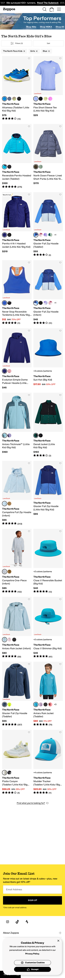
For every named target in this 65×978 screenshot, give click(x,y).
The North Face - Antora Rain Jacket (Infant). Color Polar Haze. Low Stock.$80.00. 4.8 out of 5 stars (17, 627)
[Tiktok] (17, 921)
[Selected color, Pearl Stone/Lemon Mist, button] (4, 772)
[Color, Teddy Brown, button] (9, 503)
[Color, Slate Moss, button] (40, 166)
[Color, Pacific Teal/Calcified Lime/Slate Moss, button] (50, 234)
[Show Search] (44, 9)
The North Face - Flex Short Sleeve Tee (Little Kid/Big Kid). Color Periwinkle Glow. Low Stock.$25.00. (48, 88)
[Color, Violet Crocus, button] (50, 98)
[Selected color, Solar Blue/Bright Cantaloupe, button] (4, 302)
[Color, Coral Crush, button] (50, 704)
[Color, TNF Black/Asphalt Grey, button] (19, 98)
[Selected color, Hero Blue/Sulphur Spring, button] (4, 98)
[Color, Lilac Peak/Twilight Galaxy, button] (9, 98)
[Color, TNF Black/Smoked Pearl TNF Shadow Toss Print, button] (9, 302)
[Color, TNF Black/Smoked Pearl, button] (9, 166)
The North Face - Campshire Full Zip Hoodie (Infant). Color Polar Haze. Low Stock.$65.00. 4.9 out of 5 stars (17, 493)
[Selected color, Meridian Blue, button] (4, 166)
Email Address (14, 889)
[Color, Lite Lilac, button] (40, 704)
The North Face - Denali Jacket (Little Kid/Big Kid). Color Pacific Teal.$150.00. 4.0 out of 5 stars (48, 425)
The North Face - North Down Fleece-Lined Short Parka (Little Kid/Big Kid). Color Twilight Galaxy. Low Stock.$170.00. (48, 156)
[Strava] (27, 921)
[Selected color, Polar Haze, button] (4, 503)
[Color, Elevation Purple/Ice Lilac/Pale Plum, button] (45, 234)
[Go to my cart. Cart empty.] (52, 9)
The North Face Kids (12, 51)
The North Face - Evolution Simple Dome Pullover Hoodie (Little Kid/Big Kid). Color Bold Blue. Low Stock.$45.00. (17, 358)
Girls (32, 51)
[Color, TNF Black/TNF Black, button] (14, 639)
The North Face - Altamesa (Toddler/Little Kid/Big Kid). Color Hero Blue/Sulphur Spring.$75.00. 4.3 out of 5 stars (17, 88)
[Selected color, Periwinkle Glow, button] (35, 98)
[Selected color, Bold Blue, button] (4, 234)
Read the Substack (47, 2)
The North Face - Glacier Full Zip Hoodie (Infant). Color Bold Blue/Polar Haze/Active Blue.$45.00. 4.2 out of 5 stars (48, 292)
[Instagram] (7, 921)
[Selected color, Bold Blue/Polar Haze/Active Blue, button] (35, 234)
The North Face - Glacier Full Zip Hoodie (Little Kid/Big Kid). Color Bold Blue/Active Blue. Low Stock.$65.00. (48, 493)
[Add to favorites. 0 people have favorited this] (29, 58)
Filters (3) (19, 43)
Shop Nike (31, 27)
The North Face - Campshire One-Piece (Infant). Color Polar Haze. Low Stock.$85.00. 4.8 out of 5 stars (17, 561)
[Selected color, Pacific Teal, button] (35, 435)
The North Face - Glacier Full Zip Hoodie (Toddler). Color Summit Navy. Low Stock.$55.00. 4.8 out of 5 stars (17, 694)
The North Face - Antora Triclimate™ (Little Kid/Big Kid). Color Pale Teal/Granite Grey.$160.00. (17, 425)
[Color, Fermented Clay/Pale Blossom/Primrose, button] (40, 234)
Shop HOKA (46, 27)
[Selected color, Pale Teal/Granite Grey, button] (4, 435)
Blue (45, 51)
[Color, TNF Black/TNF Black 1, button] (45, 704)
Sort (48, 43)
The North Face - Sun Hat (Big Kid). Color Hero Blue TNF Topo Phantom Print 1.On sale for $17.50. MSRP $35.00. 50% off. (48, 358)
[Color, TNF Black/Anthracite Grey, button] (9, 772)
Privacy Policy (32, 953)
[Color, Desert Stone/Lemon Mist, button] (14, 98)
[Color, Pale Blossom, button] (9, 639)
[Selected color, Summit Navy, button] (4, 704)
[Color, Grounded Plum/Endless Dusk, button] (9, 435)
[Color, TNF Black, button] (40, 98)
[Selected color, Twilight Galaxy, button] (35, 166)
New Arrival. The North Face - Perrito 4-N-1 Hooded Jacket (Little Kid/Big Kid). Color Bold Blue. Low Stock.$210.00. (17, 224)
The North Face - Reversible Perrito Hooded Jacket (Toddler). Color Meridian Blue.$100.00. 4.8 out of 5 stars (17, 156)
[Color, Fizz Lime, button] (9, 704)
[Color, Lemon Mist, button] (45, 98)
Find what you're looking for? (31, 803)
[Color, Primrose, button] (9, 371)
